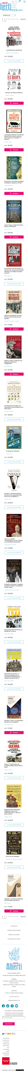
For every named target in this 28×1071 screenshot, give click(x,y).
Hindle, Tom (9, 453)
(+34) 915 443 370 (14, 996)
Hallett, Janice (8, 142)
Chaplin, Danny (8, 816)
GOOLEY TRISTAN (9, 411)
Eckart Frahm (7, 229)
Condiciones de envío (14, 939)
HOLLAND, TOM (8, 724)
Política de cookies (14, 934)
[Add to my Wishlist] (19, 28)
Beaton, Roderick (9, 95)
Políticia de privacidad (14, 930)
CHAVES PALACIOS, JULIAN (11, 321)
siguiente (23, 19)
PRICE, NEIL (7, 903)
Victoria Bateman (8, 185)
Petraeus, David (8, 770)
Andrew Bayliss (8, 366)
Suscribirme (8, 1024)
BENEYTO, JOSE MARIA (12, 53)
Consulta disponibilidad (14, 61)
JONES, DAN (7, 499)
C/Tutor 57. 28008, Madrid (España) (14, 993)
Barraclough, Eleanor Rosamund (14, 859)
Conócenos (14, 926)
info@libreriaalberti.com (14, 1000)
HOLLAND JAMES (9, 634)
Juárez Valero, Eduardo (10, 544)
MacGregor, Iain (8, 275)
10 (5, 21)
